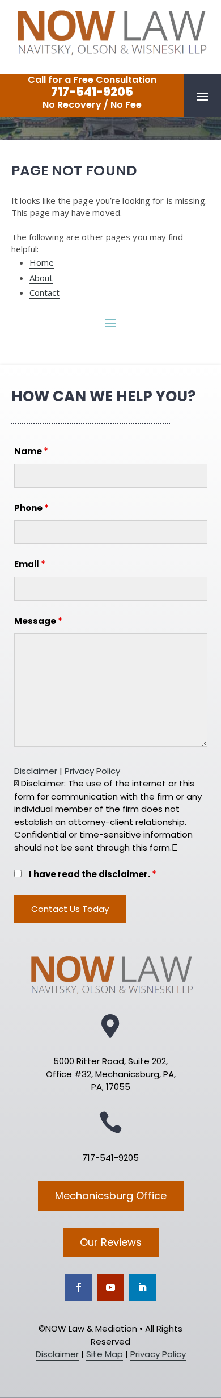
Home (41, 262)
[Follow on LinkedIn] (142, 1287)
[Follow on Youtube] (110, 1287)
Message (38, 621)
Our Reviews (111, 1242)
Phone (31, 508)
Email (29, 564)
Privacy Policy (92, 771)
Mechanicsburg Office (111, 1195)
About (41, 277)
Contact (44, 292)
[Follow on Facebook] (78, 1287)
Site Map (104, 1354)
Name (31, 451)
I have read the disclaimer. (92, 874)
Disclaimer (35, 771)
